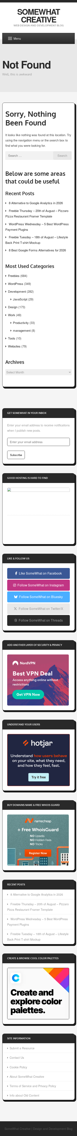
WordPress (15, 283)
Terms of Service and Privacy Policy (33, 1086)
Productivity (21, 322)
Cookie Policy (18, 1067)
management (22, 330)
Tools (11, 338)
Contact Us (17, 1057)
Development (17, 291)
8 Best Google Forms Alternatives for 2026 (37, 250)
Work (11, 315)
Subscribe (16, 455)
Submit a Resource (22, 1048)
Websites (14, 346)
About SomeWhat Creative (27, 1076)
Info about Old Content (24, 1095)
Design (12, 307)
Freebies (14, 275)
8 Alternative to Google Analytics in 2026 (36, 203)
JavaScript (20, 299)
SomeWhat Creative (38, 15)
